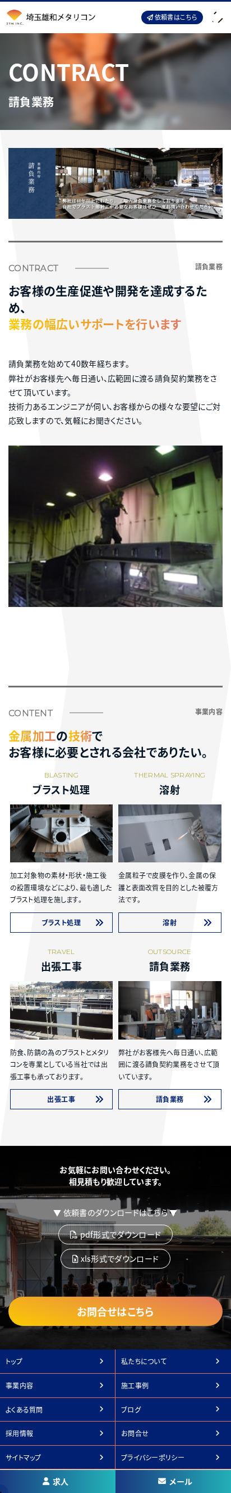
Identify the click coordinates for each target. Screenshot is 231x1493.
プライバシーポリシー (152, 1457)
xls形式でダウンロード (118, 1258)
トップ (14, 1361)
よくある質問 (24, 1409)
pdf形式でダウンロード (119, 1234)
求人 (61, 1481)
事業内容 (19, 1385)
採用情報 (19, 1433)
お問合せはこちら (115, 1311)
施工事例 (135, 1385)
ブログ (131, 1409)
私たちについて (144, 1361)
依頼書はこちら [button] (175, 16)
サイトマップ (23, 1457)
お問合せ (135, 1433)
